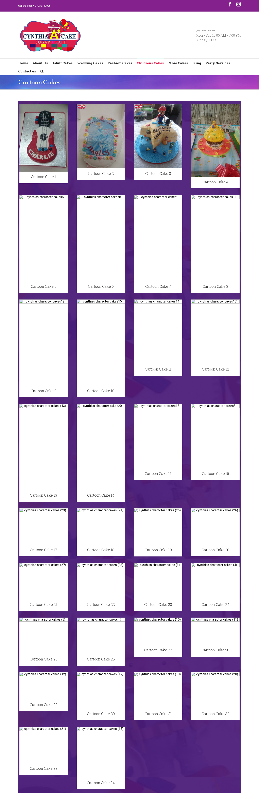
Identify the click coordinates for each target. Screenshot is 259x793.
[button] (42, 71)
